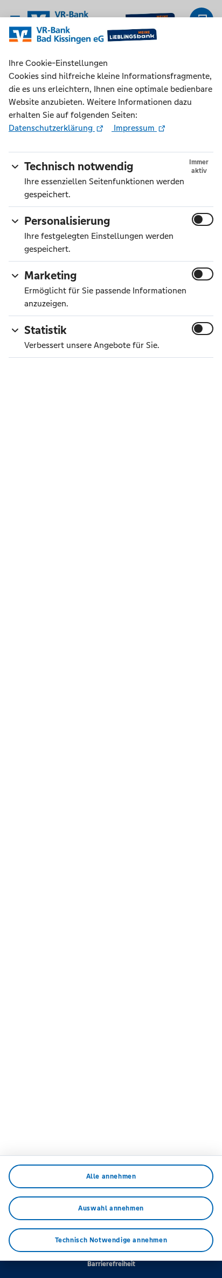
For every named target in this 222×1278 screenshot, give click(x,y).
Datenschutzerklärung (52, 128)
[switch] (202, 219)
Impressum (134, 128)
